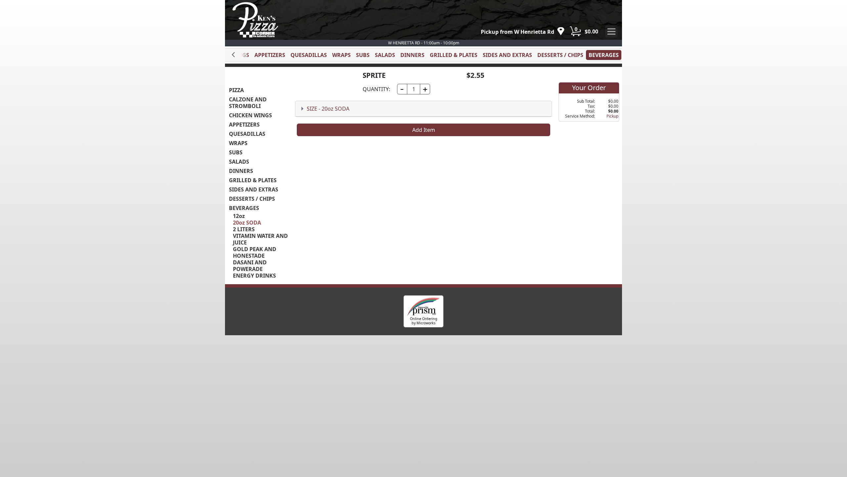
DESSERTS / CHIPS (560, 55)
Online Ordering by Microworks (423, 320)
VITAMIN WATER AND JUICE (260, 239)
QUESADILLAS (308, 55)
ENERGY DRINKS (254, 275)
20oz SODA (247, 222)
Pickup (612, 116)
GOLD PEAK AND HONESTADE (254, 252)
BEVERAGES (604, 55)
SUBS (363, 55)
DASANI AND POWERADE (250, 265)
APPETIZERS (269, 55)
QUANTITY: (376, 89)
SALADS (385, 55)
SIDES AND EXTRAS (507, 55)
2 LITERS (244, 229)
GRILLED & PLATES (453, 55)
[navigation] (522, 31)
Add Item (423, 129)
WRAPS (341, 55)
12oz (239, 216)
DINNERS (412, 55)
